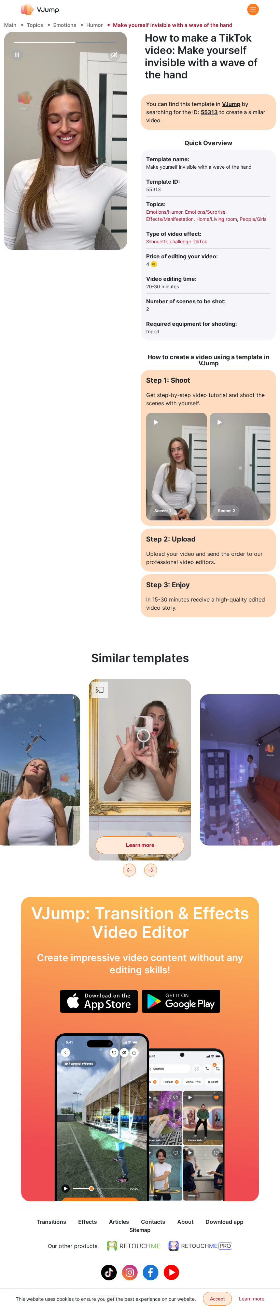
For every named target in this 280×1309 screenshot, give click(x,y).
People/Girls (253, 219)
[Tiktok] (109, 1271)
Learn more (38, 829)
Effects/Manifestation (170, 219)
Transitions (51, 1221)
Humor (94, 25)
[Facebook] (151, 1271)
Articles (119, 1221)
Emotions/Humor (164, 212)
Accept (217, 1299)
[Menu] (253, 9)
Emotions (64, 25)
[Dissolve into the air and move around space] (102, 1117)
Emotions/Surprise (205, 212)
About (185, 1221)
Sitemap (140, 1230)
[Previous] (129, 870)
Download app (224, 1221)
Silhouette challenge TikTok (176, 241)
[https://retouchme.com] (133, 1246)
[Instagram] (130, 1271)
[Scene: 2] (240, 466)
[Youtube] (171, 1271)
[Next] (150, 870)
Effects (87, 1221)
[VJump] (40, 9)
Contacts (153, 1221)
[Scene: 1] (176, 466)
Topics (35, 25)
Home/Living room (216, 219)
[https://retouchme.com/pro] (200, 1246)
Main (10, 25)
